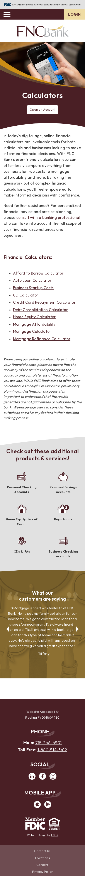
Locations (42, 858)
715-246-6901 (48, 742)
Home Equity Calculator (34, 316)
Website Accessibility (42, 711)
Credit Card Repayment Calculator (44, 302)
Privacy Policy (42, 872)
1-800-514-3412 (52, 749)
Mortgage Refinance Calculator (41, 338)
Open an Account (43, 110)
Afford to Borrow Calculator (38, 273)
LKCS (54, 835)
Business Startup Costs (33, 287)
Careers (42, 865)
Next (78, 626)
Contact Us (42, 851)
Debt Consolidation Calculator (40, 309)
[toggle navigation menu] (8, 14)
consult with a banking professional (48, 217)
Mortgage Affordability (34, 324)
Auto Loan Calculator (32, 280)
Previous (6, 626)
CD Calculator (25, 295)
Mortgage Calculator (32, 331)
